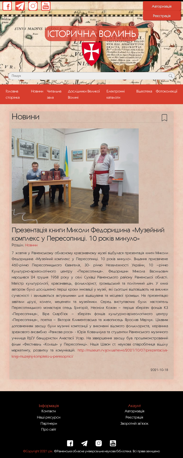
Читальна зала (54, 94)
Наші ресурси (48, 417)
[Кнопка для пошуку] (170, 76)
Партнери (49, 423)
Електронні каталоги (116, 94)
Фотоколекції (166, 91)
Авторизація (162, 6)
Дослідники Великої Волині (84, 94)
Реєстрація (162, 16)
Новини (37, 91)
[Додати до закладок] (164, 117)
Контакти (48, 411)
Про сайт (48, 429)
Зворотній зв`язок (134, 423)
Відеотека (144, 91)
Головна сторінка (17, 94)
